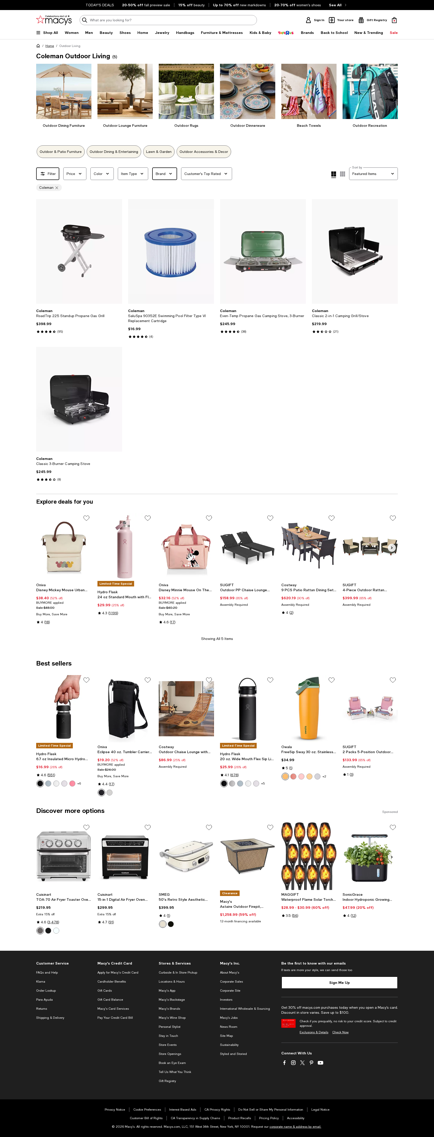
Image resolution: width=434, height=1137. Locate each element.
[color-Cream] (163, 924)
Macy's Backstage (172, 999)
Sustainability (229, 1045)
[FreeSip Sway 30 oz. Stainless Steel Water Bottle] (309, 708)
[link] (79, 321)
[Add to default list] (86, 518)
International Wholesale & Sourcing (245, 1008)
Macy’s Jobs (229, 1018)
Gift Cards (104, 990)
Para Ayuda (44, 999)
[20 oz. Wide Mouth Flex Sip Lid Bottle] (247, 708)
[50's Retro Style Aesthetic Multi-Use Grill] (186, 856)
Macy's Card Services (113, 1008)
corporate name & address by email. (295, 1126)
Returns (41, 1008)
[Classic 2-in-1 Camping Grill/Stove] (355, 251)
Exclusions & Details (314, 1032)
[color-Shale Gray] (48, 784)
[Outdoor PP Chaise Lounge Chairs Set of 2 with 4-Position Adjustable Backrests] (247, 546)
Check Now (340, 1032)
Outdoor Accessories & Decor (204, 152)
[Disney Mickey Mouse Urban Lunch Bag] (63, 546)
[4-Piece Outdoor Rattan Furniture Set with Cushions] (370, 546)
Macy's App (167, 990)
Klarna (40, 981)
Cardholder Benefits (111, 981)
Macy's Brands (169, 1008)
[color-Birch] (232, 784)
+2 (324, 776)
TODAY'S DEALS (100, 5)
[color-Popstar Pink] (72, 784)
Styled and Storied (233, 1054)
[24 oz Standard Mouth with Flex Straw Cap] (125, 546)
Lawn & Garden (159, 152)
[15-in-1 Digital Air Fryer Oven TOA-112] (125, 856)
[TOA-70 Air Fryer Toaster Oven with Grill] (63, 856)
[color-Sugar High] (301, 776)
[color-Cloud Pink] (64, 784)
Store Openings (170, 1054)
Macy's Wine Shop (172, 1018)
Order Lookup (46, 990)
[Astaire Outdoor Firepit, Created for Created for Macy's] (247, 856)
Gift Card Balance (110, 999)
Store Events (168, 1045)
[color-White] (56, 784)
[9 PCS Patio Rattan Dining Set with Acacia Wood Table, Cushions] (309, 546)
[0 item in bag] (394, 20)
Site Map (226, 1036)
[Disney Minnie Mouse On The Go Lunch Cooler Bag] (186, 546)
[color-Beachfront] (309, 776)
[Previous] (42, 252)
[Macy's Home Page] (54, 20)
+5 (263, 783)
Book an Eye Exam (172, 1063)
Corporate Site (230, 990)
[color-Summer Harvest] (293, 776)
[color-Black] (40, 784)
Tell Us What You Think (175, 1072)
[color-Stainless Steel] (40, 931)
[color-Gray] (109, 793)
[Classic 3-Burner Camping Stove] (79, 399)
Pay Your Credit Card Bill (115, 1018)
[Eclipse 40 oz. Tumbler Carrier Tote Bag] (125, 708)
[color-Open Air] (317, 776)
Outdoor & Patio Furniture (61, 152)
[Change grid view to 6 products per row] (342, 173)
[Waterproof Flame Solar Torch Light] (309, 856)
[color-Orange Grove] (285, 776)
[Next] (116, 252)
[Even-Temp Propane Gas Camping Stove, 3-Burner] (263, 251)
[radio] (40, 784)
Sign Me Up (339, 982)
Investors (226, 999)
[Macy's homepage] (39, 46)
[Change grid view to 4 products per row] (333, 174)
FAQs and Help (47, 972)
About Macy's (229, 972)
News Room (228, 1027)
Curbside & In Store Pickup (178, 972)
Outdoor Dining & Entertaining (114, 152)
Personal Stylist (169, 1027)
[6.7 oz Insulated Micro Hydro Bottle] (63, 708)
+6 (79, 783)
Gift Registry (167, 1081)
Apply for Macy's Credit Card (117, 972)
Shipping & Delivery (50, 1018)
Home (49, 46)
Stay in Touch (168, 1036)
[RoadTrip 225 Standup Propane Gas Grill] (79, 251)
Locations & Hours (172, 981)
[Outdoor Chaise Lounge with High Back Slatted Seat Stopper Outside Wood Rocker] (186, 708)
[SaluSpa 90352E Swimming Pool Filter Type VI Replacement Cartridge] (171, 251)
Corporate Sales (231, 981)
